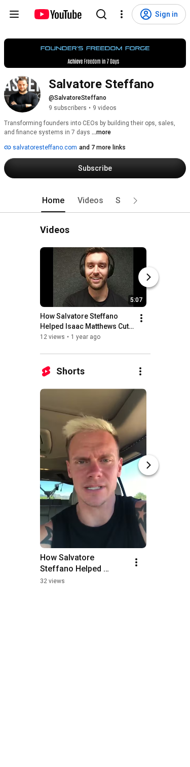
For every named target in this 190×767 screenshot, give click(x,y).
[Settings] (122, 14)
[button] (135, 200)
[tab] (53, 200)
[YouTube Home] (57, 14)
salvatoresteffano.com (44, 147)
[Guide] (14, 14)
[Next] (148, 277)
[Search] (101, 14)
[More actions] (141, 318)
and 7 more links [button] (102, 147)
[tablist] (95, 200)
